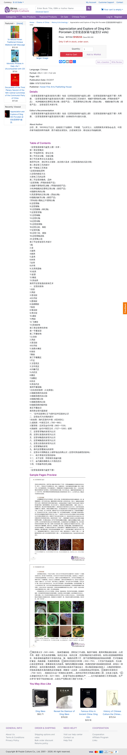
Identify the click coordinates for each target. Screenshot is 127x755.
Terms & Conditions (15, 737)
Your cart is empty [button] (112, 9)
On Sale (64, 17)
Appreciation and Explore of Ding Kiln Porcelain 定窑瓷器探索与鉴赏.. (17, 116)
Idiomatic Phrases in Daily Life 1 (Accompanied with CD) (15, 66)
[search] (88, 8)
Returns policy (41, 743)
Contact (119, 2)
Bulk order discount (44, 740)
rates (37, 737)
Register (118, 17)
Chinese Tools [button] (78, 17)
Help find (68, 740)
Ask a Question (103, 62)
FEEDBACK (125, 308)
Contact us (69, 737)
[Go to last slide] (34, 704)
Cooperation (98, 734)
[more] (19, 23)
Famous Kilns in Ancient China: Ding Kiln (88, 714)
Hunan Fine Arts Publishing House (56, 87)
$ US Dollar (17, 2)
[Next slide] (119, 704)
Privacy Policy (12, 740)
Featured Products (48, 17)
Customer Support (106, 2)
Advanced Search (42, 12)
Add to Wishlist (94, 54)
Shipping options (43, 734)
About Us (10, 734)
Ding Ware (40, 711)
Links (94, 740)
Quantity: (76, 49)
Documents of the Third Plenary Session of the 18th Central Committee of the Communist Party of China (15, 92)
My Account (91, 2)
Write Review (116, 62)
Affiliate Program (100, 737)
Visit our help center (73, 734)
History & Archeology (60, 22)
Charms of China (42, 22)
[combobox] (61, 8)
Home (32, 22)
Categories (11, 17)
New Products (29, 17)
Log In (109, 17)
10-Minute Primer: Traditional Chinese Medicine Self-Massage (15, 42)
